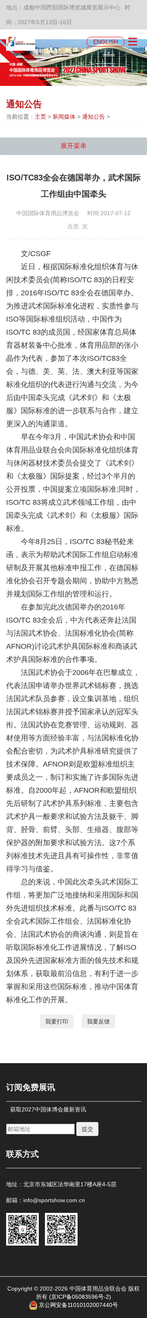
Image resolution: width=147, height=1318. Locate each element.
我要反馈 (98, 1021)
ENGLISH (105, 41)
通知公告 (93, 116)
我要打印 (56, 1021)
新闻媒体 (64, 116)
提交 (87, 1129)
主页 (40, 116)
